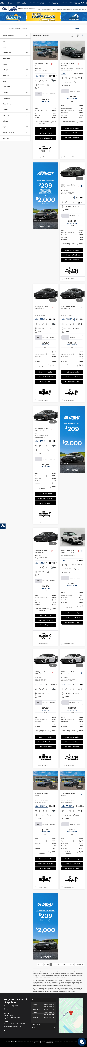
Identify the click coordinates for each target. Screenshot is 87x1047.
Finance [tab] (45, 94)
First (41, 964)
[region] (45, 116)
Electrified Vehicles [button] (46, 9)
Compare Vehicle (42, 157)
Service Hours (36, 1024)
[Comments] (76, 78)
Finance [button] (54, 9)
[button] (56, 50)
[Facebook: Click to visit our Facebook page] (5, 1030)
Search (77, 28)
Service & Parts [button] (77, 9)
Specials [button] (59, 9)
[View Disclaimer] (46, 80)
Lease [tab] (52, 94)
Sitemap (23, 1041)
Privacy (27, 1041)
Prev (47, 964)
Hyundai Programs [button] (67, 9)
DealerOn (18, 1041)
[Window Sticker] (52, 80)
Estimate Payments (45, 138)
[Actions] (54, 64)
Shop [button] (39, 9)
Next (65, 964)
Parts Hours (35, 1028)
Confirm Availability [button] (45, 129)
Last (71, 964)
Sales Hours (35, 1000)
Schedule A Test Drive (45, 133)
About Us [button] (84, 9)
